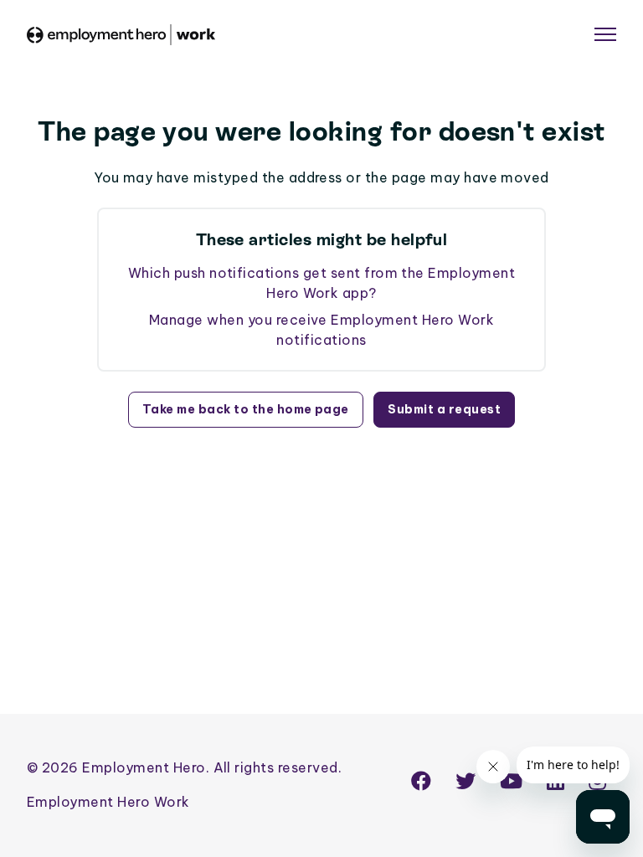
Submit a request (444, 409)
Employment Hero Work (108, 801)
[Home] (121, 34)
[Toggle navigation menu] (605, 34)
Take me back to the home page (245, 409)
